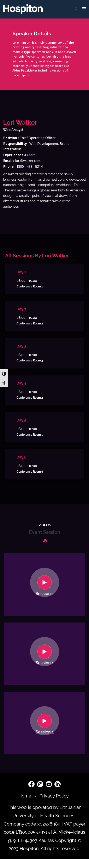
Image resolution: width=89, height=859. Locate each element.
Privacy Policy (54, 796)
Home (24, 796)
